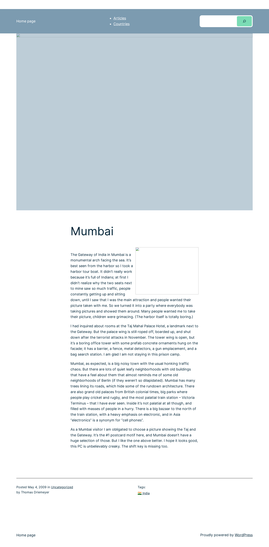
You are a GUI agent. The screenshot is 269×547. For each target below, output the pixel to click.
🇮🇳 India (144, 493)
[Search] (244, 21)
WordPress (244, 535)
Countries (121, 24)
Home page (25, 21)
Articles (119, 18)
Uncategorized (62, 487)
